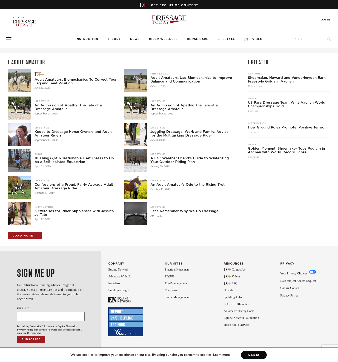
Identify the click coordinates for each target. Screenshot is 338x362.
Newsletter (114, 283)
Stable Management (177, 297)
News (135, 39)
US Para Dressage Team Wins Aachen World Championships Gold (286, 104)
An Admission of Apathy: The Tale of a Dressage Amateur (68, 107)
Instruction (87, 39)
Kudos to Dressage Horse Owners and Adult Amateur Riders (73, 133)
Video (257, 39)
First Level (159, 73)
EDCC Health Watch (236, 304)
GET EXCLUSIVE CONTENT (174, 5)
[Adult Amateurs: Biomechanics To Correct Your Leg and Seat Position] (19, 80)
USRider (229, 290)
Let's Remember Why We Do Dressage (184, 211)
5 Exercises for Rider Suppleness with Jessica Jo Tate (74, 213)
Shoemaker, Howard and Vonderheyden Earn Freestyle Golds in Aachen (287, 79)
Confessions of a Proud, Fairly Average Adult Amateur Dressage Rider (73, 186)
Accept (254, 354)
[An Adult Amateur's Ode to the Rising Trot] (135, 187)
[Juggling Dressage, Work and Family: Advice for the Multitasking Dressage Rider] (135, 134)
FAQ (234, 283)
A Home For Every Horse (239, 311)
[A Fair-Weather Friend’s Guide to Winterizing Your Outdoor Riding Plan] (135, 160)
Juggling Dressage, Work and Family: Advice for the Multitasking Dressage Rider (189, 133)
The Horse (171, 290)
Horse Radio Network (237, 324)
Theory (114, 39)
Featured (255, 73)
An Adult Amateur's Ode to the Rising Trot (187, 184)
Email (23, 308)
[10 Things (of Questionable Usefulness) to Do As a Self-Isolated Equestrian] (19, 160)
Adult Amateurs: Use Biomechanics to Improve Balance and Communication (191, 79)
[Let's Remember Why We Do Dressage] (135, 213)
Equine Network (118, 269)
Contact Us (239, 269)
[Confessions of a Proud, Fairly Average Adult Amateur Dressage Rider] (19, 187)
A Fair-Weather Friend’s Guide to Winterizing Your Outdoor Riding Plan (189, 160)
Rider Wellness (163, 39)
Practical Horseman (177, 269)
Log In (325, 19)
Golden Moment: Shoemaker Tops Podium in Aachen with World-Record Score (286, 150)
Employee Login (118, 290)
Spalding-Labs (233, 297)
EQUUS (170, 276)
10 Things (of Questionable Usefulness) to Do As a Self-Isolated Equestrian (74, 160)
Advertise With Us (119, 276)
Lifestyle (226, 39)
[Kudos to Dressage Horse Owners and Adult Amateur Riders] (19, 134)
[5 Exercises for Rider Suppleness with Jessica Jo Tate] (19, 213)
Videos (236, 276)
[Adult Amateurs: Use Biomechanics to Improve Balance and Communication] (135, 80)
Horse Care (197, 39)
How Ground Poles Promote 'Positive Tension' (287, 127)
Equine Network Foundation (241, 317)
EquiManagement (176, 283)
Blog (38, 154)
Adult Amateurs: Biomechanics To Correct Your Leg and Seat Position (75, 81)
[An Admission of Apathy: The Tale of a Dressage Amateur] (19, 108)
